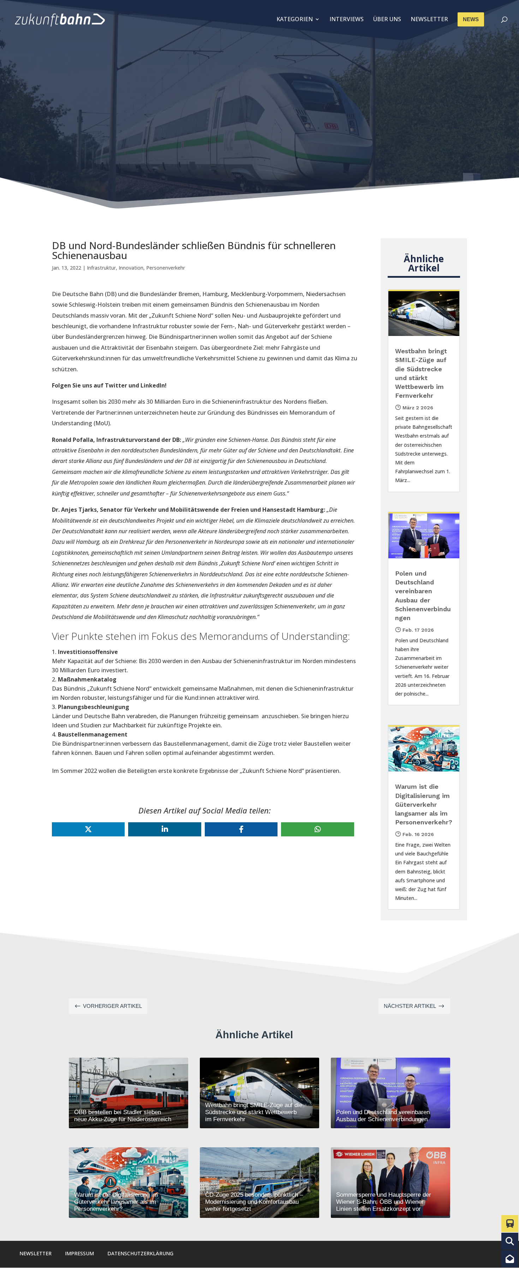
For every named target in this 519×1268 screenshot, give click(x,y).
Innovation (131, 267)
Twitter (116, 385)
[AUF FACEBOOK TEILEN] (241, 829)
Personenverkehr (165, 267)
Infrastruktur (101, 267)
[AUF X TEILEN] (88, 829)
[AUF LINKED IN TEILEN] (164, 829)
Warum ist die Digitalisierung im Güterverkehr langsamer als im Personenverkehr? (423, 804)
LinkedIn (153, 385)
